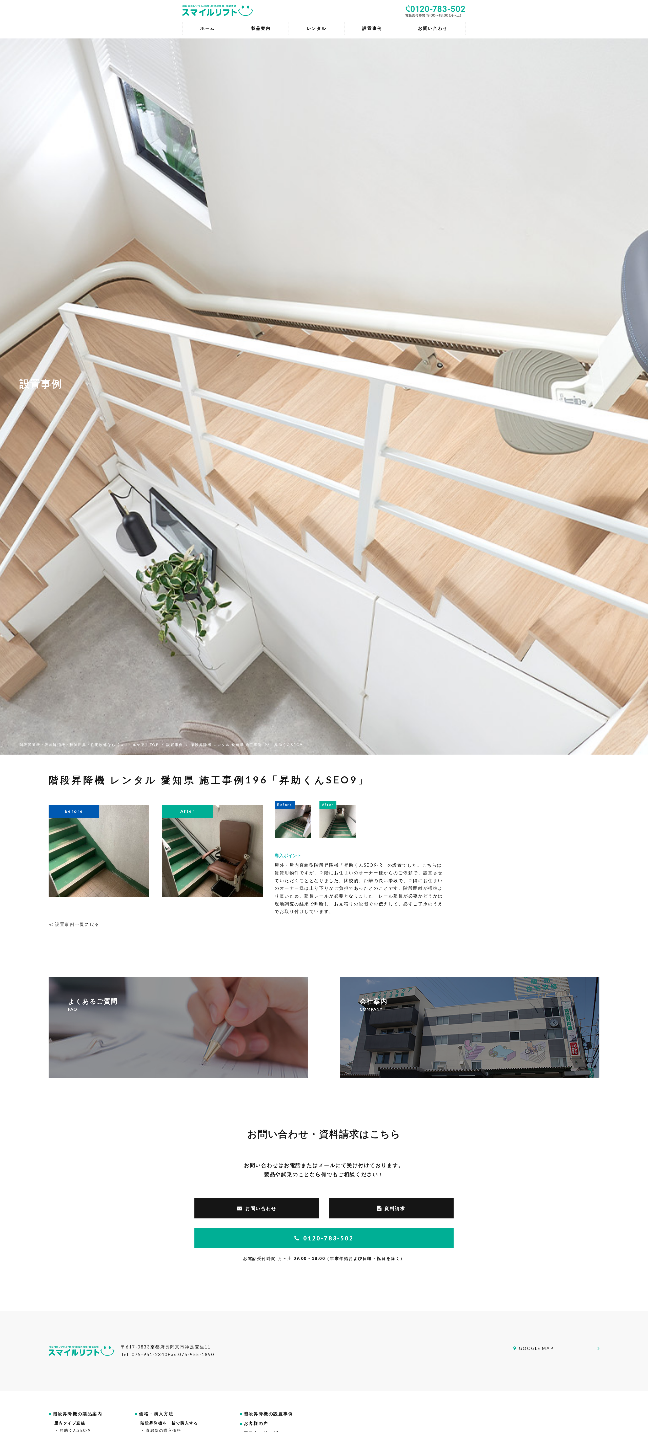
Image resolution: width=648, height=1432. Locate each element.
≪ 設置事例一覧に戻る (74, 924)
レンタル (317, 28)
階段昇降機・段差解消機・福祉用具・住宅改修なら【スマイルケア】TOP (89, 744)
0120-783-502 (328, 1238)
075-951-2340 (150, 1354)
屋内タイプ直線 (70, 1423)
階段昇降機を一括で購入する (169, 1423)
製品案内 (261, 28)
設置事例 (372, 28)
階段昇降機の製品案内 (78, 1413)
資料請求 (394, 1208)
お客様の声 (256, 1423)
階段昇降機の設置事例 (268, 1413)
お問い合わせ (260, 1208)
